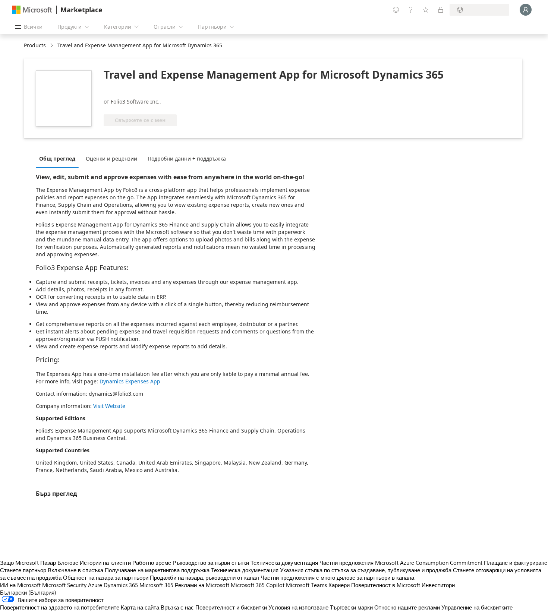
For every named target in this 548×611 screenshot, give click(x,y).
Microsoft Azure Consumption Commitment (429, 562)
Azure (95, 585)
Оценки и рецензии (111, 158)
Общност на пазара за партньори (105, 577)
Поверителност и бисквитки (231, 607)
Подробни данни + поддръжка (187, 158)
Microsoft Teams (306, 585)
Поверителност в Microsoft (385, 585)
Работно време (151, 562)
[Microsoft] (32, 10)
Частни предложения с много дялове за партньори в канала (337, 577)
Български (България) (28, 592)
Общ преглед (57, 158)
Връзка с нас (177, 607)
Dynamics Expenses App (130, 381)
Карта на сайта (140, 607)
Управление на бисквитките (477, 607)
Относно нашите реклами (407, 607)
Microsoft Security (64, 585)
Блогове (67, 562)
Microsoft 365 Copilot (257, 585)
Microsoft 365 (156, 585)
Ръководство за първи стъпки (211, 562)
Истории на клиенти (105, 562)
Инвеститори (438, 585)
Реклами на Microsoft (202, 585)
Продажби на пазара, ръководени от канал (204, 577)
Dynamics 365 (121, 585)
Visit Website (109, 405)
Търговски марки (351, 607)
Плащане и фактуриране (515, 562)
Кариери (339, 585)
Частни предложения (346, 562)
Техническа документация (284, 562)
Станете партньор (23, 570)
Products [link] (35, 45)
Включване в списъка (75, 570)
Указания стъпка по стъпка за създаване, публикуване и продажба (365, 570)
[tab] (59, 158)
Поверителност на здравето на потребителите (59, 607)
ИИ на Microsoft (20, 585)
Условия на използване (298, 607)
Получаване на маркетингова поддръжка (157, 570)
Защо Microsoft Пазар (28, 562)
